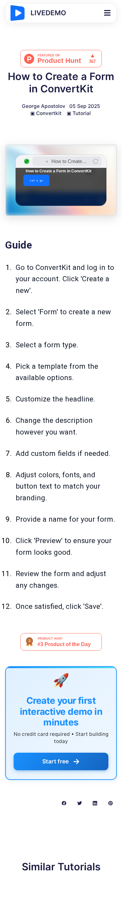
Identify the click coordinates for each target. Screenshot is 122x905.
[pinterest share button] (110, 802)
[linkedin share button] (94, 802)
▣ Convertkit (45, 113)
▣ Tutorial (79, 113)
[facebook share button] (64, 802)
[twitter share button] (79, 802)
